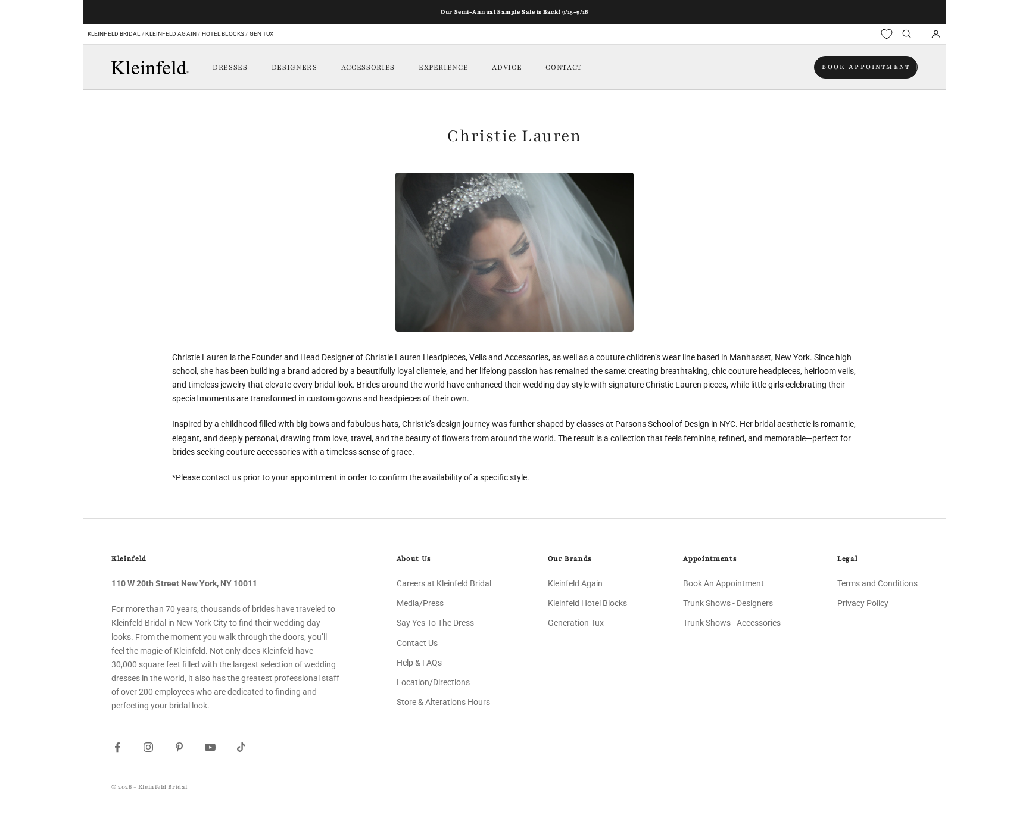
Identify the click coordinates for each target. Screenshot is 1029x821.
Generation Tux (576, 623)
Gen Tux (262, 33)
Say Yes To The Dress (435, 623)
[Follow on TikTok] (241, 747)
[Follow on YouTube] (210, 747)
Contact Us (417, 643)
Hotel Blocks (223, 33)
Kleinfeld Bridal (114, 33)
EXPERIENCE (444, 67)
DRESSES (230, 67)
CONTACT (563, 67)
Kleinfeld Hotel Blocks (587, 603)
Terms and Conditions (877, 583)
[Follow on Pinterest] (179, 747)
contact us (221, 477)
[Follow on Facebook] (117, 747)
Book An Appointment (723, 583)
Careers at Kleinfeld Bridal (444, 583)
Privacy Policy (862, 603)
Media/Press (420, 603)
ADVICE (507, 67)
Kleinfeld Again (170, 33)
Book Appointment (866, 67)
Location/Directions (433, 682)
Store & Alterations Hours (443, 702)
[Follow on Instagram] (148, 747)
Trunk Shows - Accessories (732, 623)
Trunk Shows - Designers (728, 603)
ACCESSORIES (368, 67)
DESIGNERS (294, 67)
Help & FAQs (419, 662)
